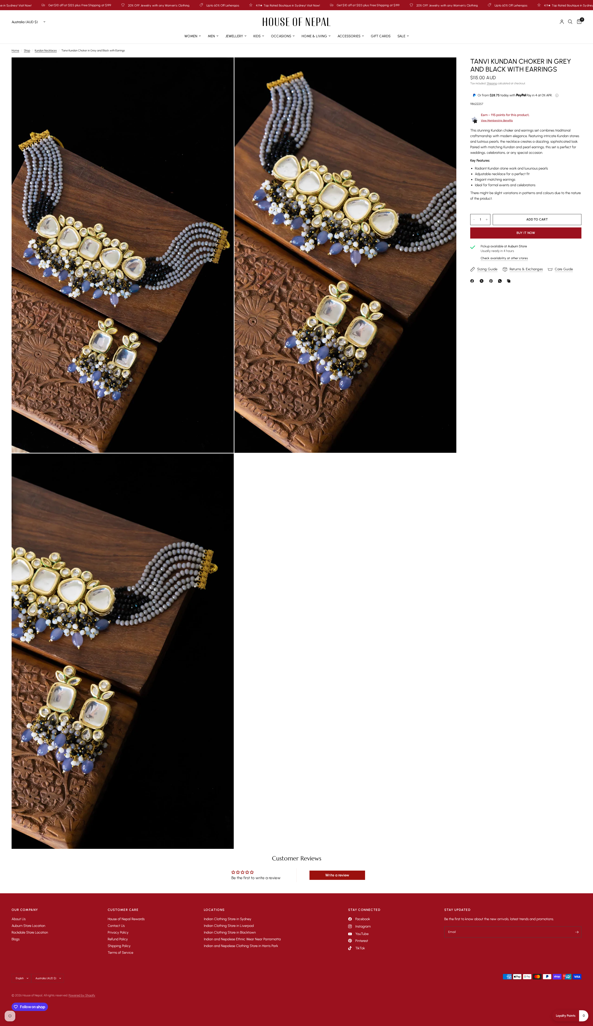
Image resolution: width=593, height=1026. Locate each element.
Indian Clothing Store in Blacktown (230, 932)
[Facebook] (473, 281)
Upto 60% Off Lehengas (28, 5)
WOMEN (190, 36)
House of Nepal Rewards (126, 919)
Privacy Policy (118, 932)
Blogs (15, 939)
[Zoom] (224, 67)
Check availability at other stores (504, 258)
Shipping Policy (119, 946)
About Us (18, 919)
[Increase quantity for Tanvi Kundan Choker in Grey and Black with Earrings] (486, 219)
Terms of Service (120, 952)
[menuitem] (192, 36)
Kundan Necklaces (46, 50)
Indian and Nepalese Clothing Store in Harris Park (241, 946)
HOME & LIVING (314, 36)
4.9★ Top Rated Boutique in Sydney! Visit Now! (93, 5)
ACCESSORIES (349, 36)
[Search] (570, 22)
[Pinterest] (492, 281)
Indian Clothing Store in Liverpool (229, 926)
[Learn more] (556, 95)
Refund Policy (118, 939)
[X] (482, 281)
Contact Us (116, 926)
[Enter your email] (576, 932)
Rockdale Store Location (30, 932)
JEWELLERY (234, 36)
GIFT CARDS (381, 36)
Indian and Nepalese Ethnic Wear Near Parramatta (242, 939)
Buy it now (526, 233)
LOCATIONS (214, 910)
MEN (211, 36)
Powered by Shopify (82, 995)
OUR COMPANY (25, 910)
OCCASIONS (281, 36)
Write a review (337, 875)
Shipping (492, 83)
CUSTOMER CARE (123, 910)
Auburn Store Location (28, 926)
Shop (27, 50)
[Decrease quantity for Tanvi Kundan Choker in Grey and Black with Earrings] (473, 219)
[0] (578, 22)
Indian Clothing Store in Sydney (227, 919)
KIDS (257, 36)
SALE (401, 36)
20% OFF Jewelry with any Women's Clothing (252, 5)
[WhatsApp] (501, 281)
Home (15, 50)
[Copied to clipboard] (509, 281)
